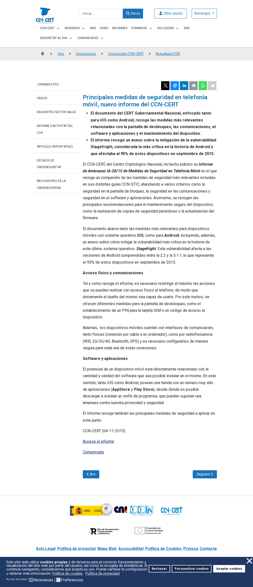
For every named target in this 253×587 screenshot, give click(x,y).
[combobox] (101, 14)
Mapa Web (107, 548)
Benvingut (202, 13)
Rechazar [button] (159, 568)
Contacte (208, 548)
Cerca (134, 13)
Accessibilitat (131, 548)
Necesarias (43, 580)
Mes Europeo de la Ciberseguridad (51, 184)
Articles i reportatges (55, 146)
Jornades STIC (48, 84)
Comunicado (93, 452)
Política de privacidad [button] (102, 573)
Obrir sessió (173, 13)
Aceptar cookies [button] (229, 568)
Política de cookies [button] (67, 573)
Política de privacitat (76, 548)
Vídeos (42, 98)
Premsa (190, 548)
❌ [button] (249, 561)
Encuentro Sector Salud (56, 112)
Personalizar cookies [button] (192, 568)
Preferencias (72, 580)
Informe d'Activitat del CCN (55, 129)
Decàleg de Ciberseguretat (49, 164)
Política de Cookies (163, 548)
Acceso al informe (98, 441)
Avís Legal (46, 548)
